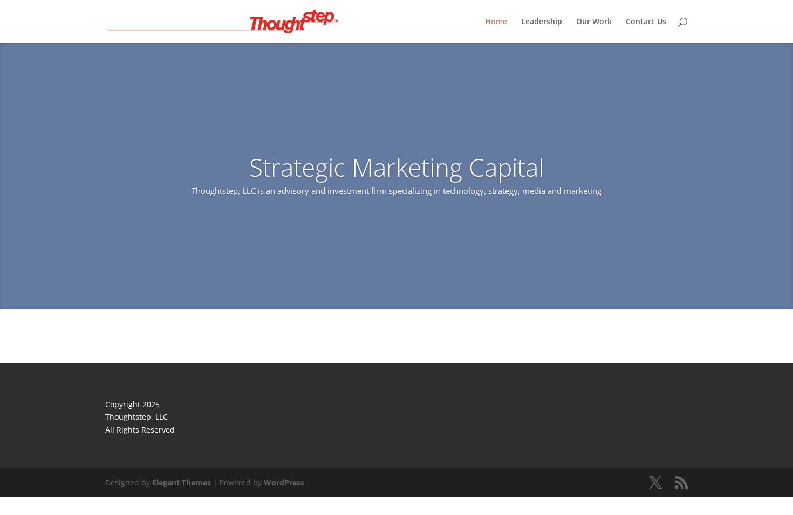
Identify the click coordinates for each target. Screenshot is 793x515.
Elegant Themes (181, 482)
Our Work (594, 22)
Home (496, 22)
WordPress (284, 482)
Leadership (541, 22)
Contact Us (646, 22)
